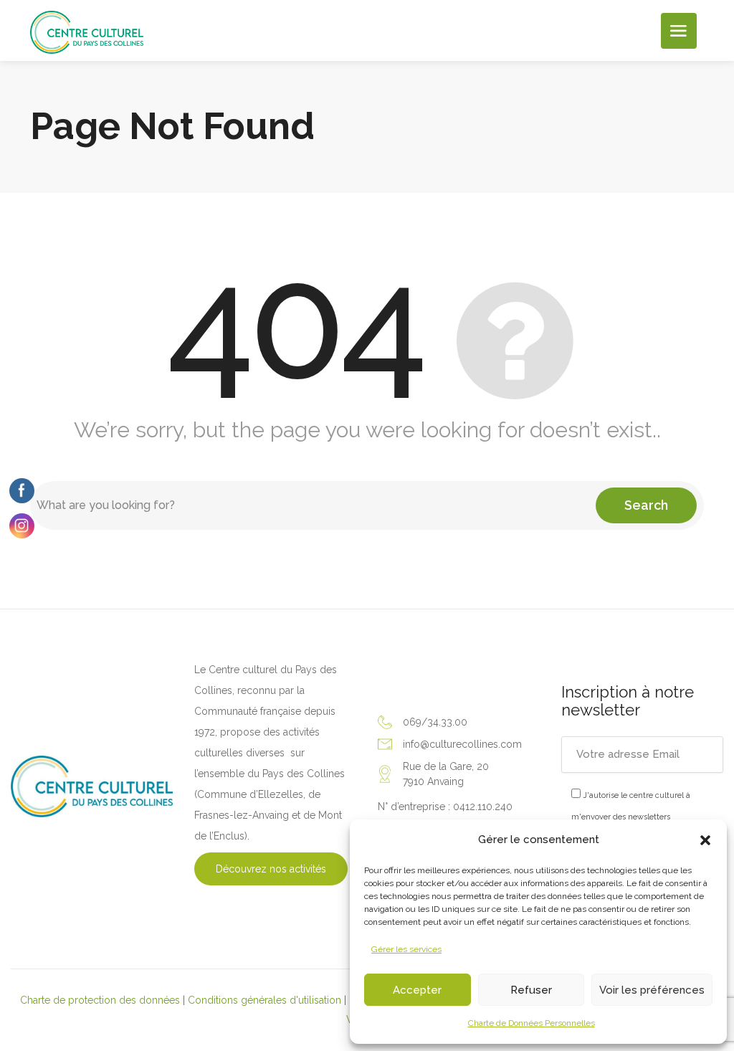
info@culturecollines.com (462, 744)
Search (646, 505)
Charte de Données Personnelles (531, 1023)
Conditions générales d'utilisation (264, 1000)
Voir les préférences (652, 990)
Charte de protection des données (100, 1000)
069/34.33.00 (435, 722)
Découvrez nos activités (271, 869)
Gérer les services (406, 949)
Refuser (531, 990)
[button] (705, 840)
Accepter (417, 990)
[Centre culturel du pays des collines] (86, 31)
